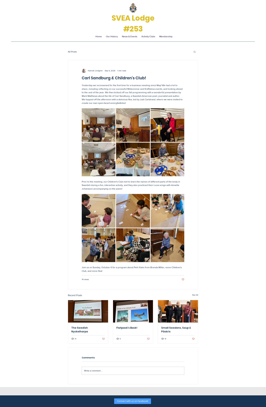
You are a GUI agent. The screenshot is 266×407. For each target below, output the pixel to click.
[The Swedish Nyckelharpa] (88, 311)
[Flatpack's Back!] (133, 311)
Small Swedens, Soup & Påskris (176, 329)
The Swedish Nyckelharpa (79, 329)
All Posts (72, 51)
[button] (194, 52)
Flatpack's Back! (126, 327)
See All (195, 295)
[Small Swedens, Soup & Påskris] (178, 311)
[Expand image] (98, 125)
